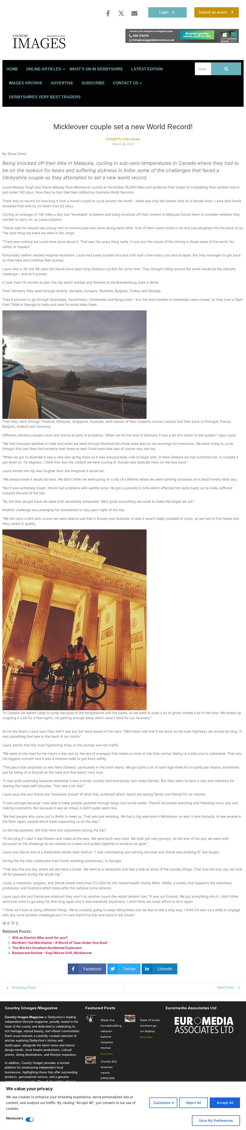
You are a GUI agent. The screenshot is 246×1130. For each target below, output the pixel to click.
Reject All (193, 1103)
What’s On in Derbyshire (96, 69)
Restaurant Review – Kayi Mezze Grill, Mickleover (52, 953)
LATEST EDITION (147, 69)
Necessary (14, 1118)
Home (12, 69)
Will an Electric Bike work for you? (40, 938)
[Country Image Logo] (39, 41)
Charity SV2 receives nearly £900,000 (109, 1069)
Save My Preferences (216, 1120)
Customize (161, 1103)
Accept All (225, 1103)
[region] (123, 1106)
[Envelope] (134, 13)
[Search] (226, 68)
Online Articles (43, 69)
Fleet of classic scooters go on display (150, 1025)
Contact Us (125, 83)
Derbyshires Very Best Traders (45, 97)
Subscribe (93, 83)
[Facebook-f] (108, 13)
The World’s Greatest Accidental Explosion (47, 948)
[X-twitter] (121, 13)
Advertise (62, 83)
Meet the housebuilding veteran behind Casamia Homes (111, 1034)
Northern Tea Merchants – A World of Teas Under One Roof (59, 943)
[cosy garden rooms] (182, 41)
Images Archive (26, 83)
